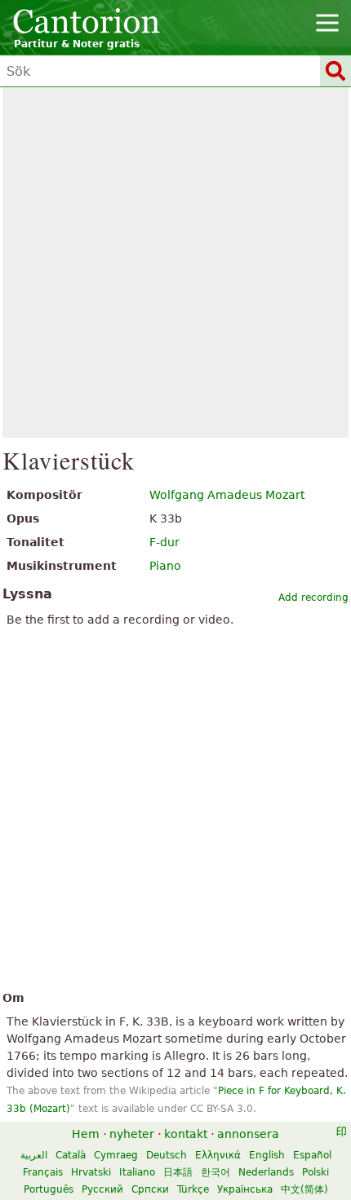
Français (43, 1172)
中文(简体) (304, 1189)
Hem (86, 1133)
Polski (315, 1172)
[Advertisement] (175, 262)
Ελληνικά (218, 1155)
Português (48, 1189)
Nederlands (266, 1172)
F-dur (164, 542)
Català (71, 1155)
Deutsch (166, 1155)
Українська (245, 1189)
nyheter (131, 1133)
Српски (150, 1189)
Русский (102, 1189)
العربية (33, 1155)
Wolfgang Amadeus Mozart (226, 494)
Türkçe (193, 1189)
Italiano (137, 1172)
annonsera (248, 1133)
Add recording (313, 597)
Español (312, 1155)
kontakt (185, 1133)
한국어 (215, 1172)
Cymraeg (116, 1155)
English (267, 1155)
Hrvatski (91, 1172)
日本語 (178, 1172)
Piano (165, 565)
